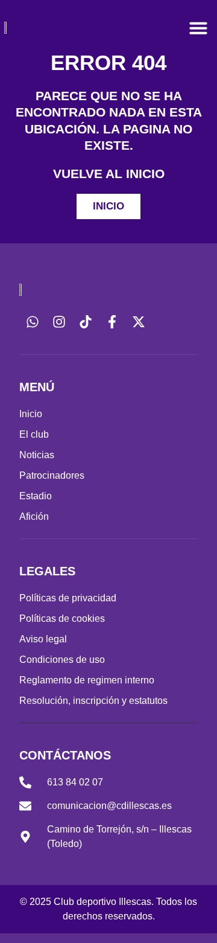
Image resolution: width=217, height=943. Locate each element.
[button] (198, 27)
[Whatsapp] (32, 321)
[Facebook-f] (112, 321)
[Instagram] (59, 321)
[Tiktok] (85, 321)
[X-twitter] (138, 321)
